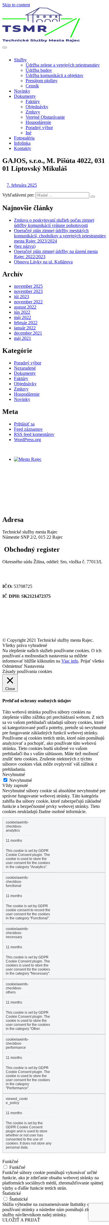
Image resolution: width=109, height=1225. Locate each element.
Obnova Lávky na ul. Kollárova (43, 261)
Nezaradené (25, 368)
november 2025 (28, 286)
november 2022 (28, 301)
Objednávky (37, 106)
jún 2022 (22, 312)
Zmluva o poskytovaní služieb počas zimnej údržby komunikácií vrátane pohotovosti (54, 223)
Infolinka (22, 143)
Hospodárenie (38, 122)
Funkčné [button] (10, 1161)
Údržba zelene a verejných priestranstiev (63, 65)
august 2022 (25, 307)
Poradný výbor (39, 127)
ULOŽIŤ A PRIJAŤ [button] (21, 1219)
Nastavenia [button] (34, 666)
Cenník (32, 85)
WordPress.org (27, 439)
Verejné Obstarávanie (45, 117)
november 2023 (28, 291)
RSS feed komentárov (34, 434)
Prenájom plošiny (42, 80)
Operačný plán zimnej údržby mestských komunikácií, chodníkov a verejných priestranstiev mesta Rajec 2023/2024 (60, 235)
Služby (20, 59)
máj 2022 (22, 317)
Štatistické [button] (11, 1193)
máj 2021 (22, 338)
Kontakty (22, 148)
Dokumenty (25, 96)
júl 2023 (21, 296)
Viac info (69, 661)
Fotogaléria (24, 137)
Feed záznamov (28, 429)
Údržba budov (39, 70)
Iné (28, 132)
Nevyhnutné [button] (13, 774)
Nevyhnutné (20, 780)
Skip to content (16, 4)
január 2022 (25, 327)
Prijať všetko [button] (92, 661)
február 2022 (25, 322)
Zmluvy (33, 111)
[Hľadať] (92, 196)
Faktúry (33, 101)
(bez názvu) (24, 246)
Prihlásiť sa (24, 423)
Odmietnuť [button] (12, 666)
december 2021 (28, 333)
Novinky (22, 91)
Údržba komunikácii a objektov (54, 75)
